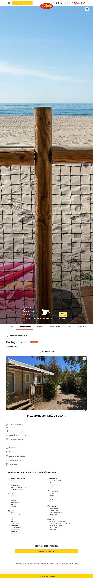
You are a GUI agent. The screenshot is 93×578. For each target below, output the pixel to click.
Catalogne (36, 563)
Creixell (26, 318)
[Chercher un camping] (22, 3)
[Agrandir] (84, 358)
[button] (46, 158)
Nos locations (64, 563)
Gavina (57, 563)
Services (68, 326)
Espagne (29, 563)
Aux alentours (81, 326)
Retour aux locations (18, 335)
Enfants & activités (54, 326)
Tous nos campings (20, 563)
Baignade (39, 326)
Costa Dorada (34, 318)
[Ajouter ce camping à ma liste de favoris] (87, 9)
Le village (10, 326)
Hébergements (25, 326)
